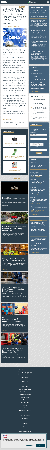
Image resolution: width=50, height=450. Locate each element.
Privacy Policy (40, 141)
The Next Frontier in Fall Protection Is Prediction (38, 42)
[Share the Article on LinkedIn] (22, 7)
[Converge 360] (25, 372)
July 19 (13, 57)
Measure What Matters (35, 235)
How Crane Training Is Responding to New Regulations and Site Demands (14, 319)
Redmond (25, 408)
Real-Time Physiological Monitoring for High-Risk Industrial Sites (14, 144)
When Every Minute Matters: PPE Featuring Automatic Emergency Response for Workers (38, 165)
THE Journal (25, 426)
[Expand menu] (48, 2)
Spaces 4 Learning (25, 415)
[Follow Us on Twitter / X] (45, 2)
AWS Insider (25, 386)
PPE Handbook (34, 70)
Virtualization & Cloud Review (25, 429)
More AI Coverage (35, 62)
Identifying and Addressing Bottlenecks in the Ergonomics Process (37, 231)
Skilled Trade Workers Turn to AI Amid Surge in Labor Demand (38, 11)
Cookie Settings (29, 445)
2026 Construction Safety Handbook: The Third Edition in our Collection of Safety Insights (38, 84)
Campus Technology (25, 392)
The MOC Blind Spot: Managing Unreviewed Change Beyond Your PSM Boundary (38, 239)
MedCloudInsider (25, 402)
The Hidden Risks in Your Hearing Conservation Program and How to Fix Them (38, 201)
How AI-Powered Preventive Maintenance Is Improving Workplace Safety (37, 53)
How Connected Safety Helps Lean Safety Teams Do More (37, 20)
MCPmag (25, 400)
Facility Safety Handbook (36, 76)
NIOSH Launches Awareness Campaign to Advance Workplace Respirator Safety (40, 117)
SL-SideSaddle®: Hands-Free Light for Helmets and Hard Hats (14, 169)
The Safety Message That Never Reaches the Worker (39, 100)
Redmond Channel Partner (25, 410)
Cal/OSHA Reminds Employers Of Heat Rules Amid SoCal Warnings (40, 112)
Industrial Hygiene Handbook (37, 88)
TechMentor (25, 418)
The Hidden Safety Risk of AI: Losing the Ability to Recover (37, 31)
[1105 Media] (25, 378)
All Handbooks (34, 91)
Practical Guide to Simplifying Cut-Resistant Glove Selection (38, 249)
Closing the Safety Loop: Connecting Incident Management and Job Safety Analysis (38, 174)
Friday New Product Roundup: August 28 (14, 199)
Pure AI (25, 405)
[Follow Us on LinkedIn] (43, 2)
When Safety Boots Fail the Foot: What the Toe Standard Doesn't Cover (13, 289)
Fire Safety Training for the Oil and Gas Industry (38, 244)
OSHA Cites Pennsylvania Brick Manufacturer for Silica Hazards (40, 108)
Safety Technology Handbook (37, 79)
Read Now (4, 209)
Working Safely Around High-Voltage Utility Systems (37, 181)
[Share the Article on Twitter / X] (24, 7)
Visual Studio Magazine (25, 431)
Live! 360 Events (25, 397)
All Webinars (33, 214)
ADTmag (25, 384)
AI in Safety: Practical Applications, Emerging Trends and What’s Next (38, 208)
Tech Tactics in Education (25, 421)
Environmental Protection (25, 394)
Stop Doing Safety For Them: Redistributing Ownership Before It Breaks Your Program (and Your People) (38, 191)
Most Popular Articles (37, 96)
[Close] (44, 434)
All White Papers (34, 252)
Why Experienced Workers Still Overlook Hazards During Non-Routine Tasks (14, 228)
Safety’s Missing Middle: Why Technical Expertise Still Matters (14, 259)
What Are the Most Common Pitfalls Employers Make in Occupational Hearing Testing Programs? (37, 224)
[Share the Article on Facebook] (20, 7)
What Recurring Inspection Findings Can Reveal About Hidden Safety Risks (12, 350)
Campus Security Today (25, 389)
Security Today (25, 413)
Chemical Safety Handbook (37, 73)
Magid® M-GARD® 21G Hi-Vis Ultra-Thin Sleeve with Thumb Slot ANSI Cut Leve (14, 157)
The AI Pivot (25, 423)
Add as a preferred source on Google (32, 2)
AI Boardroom (25, 381)
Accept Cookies (40, 445)
